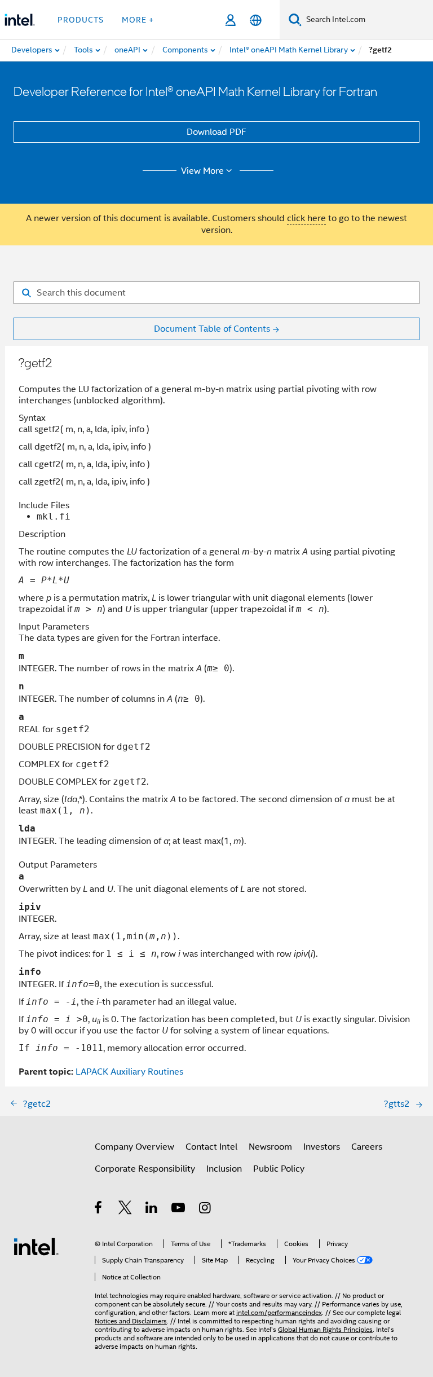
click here (306, 218)
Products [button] (81, 20)
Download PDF (216, 132)
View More (202, 171)
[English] (255, 20)
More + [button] (138, 20)
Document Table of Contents (212, 329)
